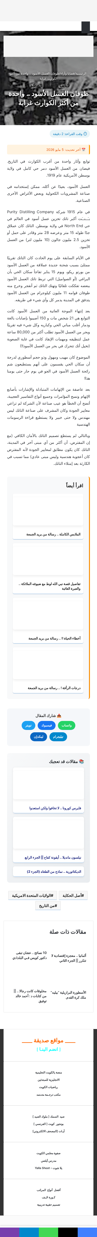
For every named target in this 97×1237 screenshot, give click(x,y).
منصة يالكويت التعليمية (48, 1072)
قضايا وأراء (67, 73)
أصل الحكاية (72, 895)
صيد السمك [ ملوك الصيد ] (48, 1116)
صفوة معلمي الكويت (48, 1153)
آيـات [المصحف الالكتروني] (48, 1131)
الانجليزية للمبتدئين (49, 1079)
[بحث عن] (9, 29)
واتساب (67, 725)
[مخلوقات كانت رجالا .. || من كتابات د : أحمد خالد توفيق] (29, 985)
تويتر (28, 725)
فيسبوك (46, 725)
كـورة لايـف (48, 1197)
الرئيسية (81, 73)
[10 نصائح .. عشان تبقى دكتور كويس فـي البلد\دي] (29, 947)
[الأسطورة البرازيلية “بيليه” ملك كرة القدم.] (68, 986)
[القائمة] (87, 30)
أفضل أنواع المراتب (49, 1190)
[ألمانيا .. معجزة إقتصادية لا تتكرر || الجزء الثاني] (68, 949)
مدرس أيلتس (48, 1160)
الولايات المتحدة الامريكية (31, 895)
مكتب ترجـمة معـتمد (48, 1094)
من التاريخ (47, 905)
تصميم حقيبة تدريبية (48, 1204)
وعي (33, 85)
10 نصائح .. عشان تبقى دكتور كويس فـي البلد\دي (29, 955)
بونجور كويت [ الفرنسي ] (48, 1124)
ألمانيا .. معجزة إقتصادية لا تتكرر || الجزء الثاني (68, 957)
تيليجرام (58, 736)
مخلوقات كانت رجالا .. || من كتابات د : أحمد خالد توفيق (30, 996)
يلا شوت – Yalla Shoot (48, 1168)
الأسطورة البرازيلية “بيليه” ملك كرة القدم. (68, 994)
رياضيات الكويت (48, 1087)
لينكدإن (38, 736)
